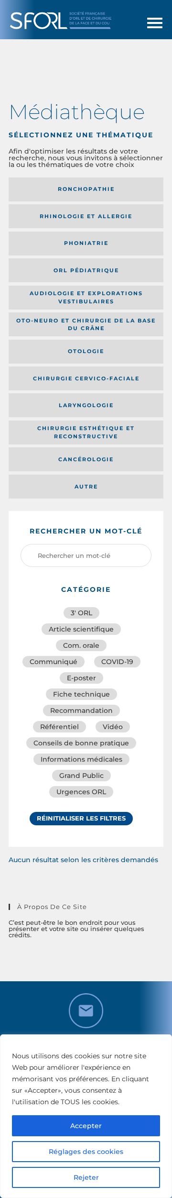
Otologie (86, 351)
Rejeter (86, 1177)
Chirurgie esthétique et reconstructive (86, 432)
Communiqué (53, 661)
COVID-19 (117, 661)
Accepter (86, 1125)
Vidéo (113, 726)
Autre (86, 486)
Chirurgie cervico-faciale (86, 378)
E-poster (81, 678)
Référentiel (59, 726)
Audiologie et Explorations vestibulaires (86, 297)
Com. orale (81, 645)
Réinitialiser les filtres (81, 818)
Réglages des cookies (86, 1151)
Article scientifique (81, 629)
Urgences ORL (81, 792)
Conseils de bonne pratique (81, 743)
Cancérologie (86, 459)
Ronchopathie (86, 189)
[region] (86, 1116)
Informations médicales (81, 759)
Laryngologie (86, 405)
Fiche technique (81, 694)
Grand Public (81, 775)
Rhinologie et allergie (86, 216)
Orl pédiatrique (86, 270)
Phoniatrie (86, 243)
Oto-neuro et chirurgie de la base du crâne (86, 324)
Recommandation (81, 710)
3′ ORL (81, 613)
